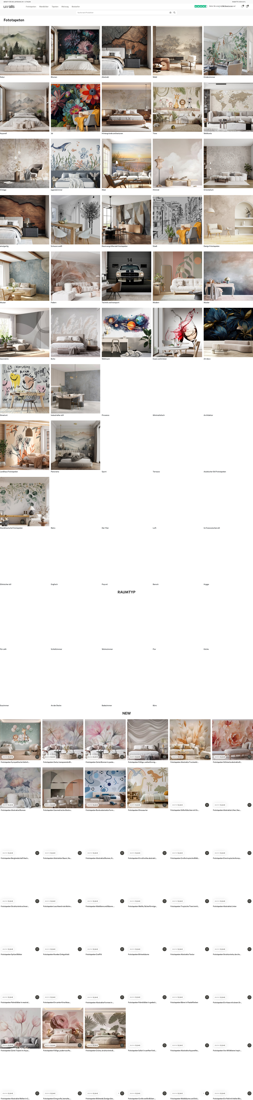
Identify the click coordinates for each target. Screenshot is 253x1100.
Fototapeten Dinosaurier (138, 810)
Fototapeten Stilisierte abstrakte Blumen (227, 762)
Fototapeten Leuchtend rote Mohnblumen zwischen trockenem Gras (57, 906)
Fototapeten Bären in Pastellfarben (184, 1002)
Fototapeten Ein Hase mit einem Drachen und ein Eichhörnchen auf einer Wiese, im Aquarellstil (227, 1002)
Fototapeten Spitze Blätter (11, 954)
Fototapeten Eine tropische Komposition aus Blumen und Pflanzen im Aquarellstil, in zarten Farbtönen (227, 858)
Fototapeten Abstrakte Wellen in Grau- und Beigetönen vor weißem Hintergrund (15, 1098)
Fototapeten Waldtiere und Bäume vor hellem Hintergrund (100, 906)
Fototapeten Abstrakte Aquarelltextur (184, 1050)
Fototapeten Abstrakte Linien (224, 906)
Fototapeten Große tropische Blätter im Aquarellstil (184, 858)
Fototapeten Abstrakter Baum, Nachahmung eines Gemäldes (57, 858)
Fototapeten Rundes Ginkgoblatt (56, 954)
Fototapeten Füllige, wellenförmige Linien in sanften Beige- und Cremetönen (142, 762)
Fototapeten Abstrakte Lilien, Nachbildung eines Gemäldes (227, 810)
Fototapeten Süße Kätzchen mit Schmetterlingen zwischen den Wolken (184, 810)
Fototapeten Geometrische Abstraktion (57, 810)
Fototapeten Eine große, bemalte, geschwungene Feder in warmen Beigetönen (57, 1098)
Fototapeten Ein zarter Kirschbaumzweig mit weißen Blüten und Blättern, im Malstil (57, 1002)
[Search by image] (170, 12)
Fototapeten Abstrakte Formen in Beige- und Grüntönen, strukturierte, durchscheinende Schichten (100, 1002)
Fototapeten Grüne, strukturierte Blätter (100, 1050)
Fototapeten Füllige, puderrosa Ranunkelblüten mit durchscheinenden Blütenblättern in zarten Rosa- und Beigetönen (57, 1050)
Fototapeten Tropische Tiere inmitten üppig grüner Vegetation (184, 906)
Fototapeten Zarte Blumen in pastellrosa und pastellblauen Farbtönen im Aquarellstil (100, 762)
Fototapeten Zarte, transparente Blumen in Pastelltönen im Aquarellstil (57, 762)
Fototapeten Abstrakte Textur (182, 954)
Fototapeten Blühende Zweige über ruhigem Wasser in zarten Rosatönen (100, 1098)
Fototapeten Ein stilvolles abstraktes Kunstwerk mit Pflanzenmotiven (142, 858)
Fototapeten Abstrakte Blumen (13, 810)
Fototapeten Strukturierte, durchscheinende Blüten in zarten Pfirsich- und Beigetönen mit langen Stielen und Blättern (227, 954)
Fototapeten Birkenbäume (138, 954)
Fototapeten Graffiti (94, 954)
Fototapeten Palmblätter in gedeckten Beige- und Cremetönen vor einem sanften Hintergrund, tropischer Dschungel (142, 1002)
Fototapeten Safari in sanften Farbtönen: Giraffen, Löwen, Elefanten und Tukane (142, 1050)
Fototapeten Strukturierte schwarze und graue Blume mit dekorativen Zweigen (15, 906)
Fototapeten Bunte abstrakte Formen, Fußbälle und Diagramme (100, 810)
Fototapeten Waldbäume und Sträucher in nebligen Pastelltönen (184, 1098)
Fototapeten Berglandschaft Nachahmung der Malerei (15, 858)
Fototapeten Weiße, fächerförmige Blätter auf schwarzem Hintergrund (142, 906)
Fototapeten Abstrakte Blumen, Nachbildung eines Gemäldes (100, 858)
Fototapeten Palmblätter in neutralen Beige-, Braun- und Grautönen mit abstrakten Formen (15, 1002)
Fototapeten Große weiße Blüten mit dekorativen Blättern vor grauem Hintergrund (142, 1098)
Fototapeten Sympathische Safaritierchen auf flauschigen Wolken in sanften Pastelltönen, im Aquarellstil (15, 762)
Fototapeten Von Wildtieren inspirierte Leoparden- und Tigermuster (227, 1050)
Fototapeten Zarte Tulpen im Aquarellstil (15, 1050)
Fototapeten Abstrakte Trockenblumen (184, 762)
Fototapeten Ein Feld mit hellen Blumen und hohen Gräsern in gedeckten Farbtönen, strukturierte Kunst (227, 1098)
